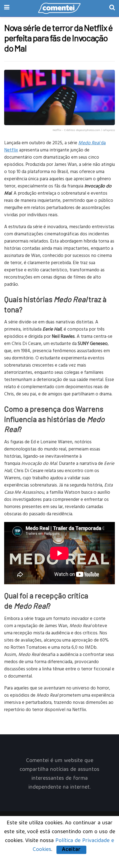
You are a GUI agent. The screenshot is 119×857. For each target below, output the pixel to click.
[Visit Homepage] (59, 8)
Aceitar (71, 850)
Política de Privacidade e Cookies (73, 845)
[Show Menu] (6, 8)
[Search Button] (112, 8)
